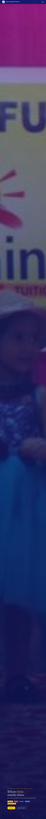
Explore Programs (21, 808)
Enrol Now (11, 808)
